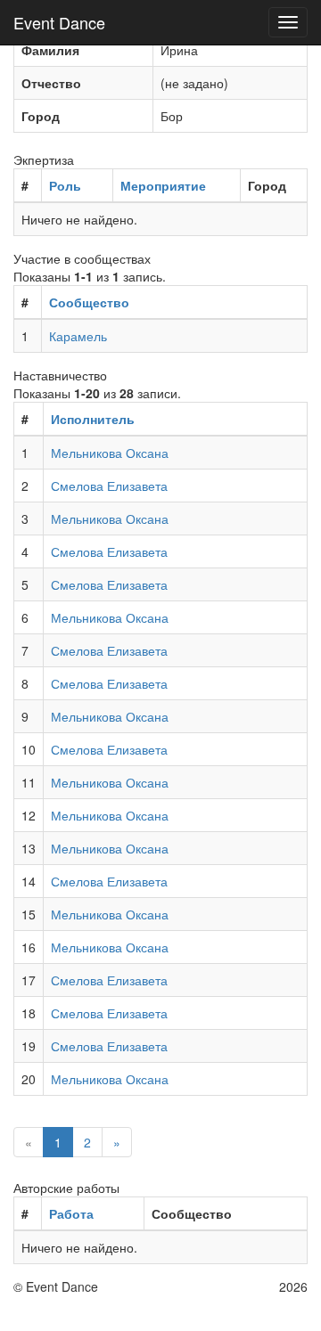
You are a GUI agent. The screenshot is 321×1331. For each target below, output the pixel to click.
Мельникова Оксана (110, 452)
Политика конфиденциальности (206, 1313)
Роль (65, 185)
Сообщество (89, 302)
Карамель (78, 336)
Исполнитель (93, 419)
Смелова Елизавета (109, 485)
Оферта (246, 1286)
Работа (71, 1213)
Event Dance (59, 22)
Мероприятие (163, 185)
